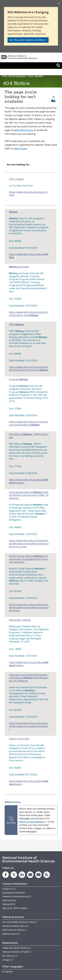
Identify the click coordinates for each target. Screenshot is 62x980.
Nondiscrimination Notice (14, 926)
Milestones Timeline (20, 620)
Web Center (20, 148)
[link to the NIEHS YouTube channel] (38, 874)
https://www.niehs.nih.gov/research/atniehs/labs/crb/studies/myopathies (28, 726)
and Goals (19, 266)
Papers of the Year (19, 738)
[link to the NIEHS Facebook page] (5, 874)
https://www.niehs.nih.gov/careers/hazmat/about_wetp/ (28, 314)
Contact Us (7, 888)
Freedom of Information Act (15, 896)
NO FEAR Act (8, 955)
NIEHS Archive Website (31, 821)
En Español (7, 971)
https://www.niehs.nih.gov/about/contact (28, 194)
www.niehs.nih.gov (23, 130)
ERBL (16, 324)
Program (18, 379)
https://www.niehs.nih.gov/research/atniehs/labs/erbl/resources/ (28, 369)
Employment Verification (13, 892)
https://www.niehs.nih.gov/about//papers (28, 783)
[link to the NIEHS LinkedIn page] (22, 874)
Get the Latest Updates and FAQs (26, 39)
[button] (58, 65)
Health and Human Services (15, 947)
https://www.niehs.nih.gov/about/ (28, 256)
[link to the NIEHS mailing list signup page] (30, 874)
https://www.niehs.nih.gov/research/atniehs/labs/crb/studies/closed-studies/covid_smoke (29, 543)
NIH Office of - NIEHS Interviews (29, 436)
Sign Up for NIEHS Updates (15, 908)
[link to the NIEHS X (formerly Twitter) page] (14, 874)
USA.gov (6, 959)
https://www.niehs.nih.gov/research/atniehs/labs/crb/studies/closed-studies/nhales (29, 607)
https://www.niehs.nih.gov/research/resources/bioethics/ (28, 423)
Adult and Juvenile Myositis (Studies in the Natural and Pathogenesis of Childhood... (28, 677)
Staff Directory (9, 900)
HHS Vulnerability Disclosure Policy (18, 922)
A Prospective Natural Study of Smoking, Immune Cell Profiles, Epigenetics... (29, 495)
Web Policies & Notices (13, 929)
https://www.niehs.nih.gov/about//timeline (28, 664)
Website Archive (9, 933)
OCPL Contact (16, 179)
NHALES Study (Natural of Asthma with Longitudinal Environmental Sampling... (28, 559)
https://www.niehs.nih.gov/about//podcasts (28, 481)
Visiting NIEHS (8, 904)
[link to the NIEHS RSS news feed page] (46, 874)
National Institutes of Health (15, 951)
